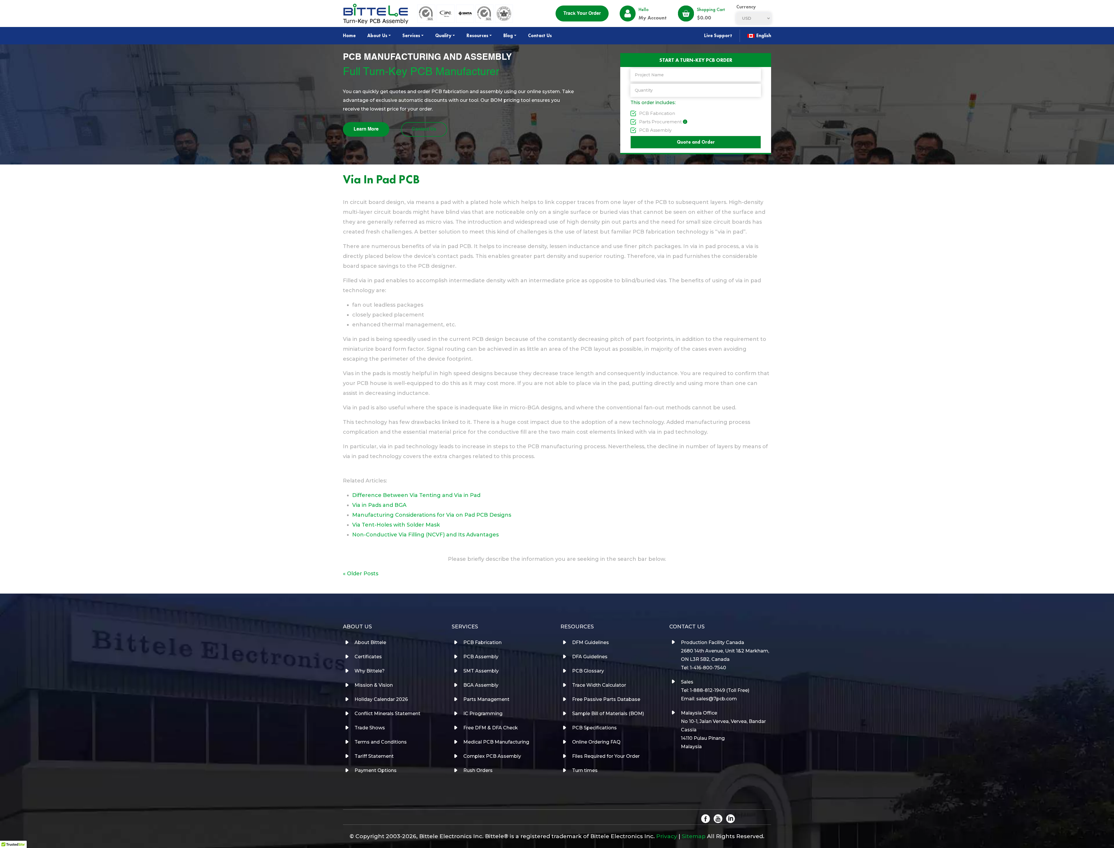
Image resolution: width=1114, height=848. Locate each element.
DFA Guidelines (589, 656)
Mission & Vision (374, 685)
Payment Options (376, 770)
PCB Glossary (588, 671)
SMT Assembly (481, 671)
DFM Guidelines (590, 642)
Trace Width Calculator (599, 685)
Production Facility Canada (712, 642)
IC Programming (482, 713)
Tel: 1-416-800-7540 (703, 667)
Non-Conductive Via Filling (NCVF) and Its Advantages (425, 534)
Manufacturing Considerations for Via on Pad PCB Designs (431, 515)
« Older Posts (360, 573)
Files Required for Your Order (606, 756)
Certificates (368, 656)
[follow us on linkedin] (730, 818)
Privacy (666, 836)
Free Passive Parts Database (606, 699)
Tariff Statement (374, 756)
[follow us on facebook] (705, 818)
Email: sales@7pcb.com (709, 698)
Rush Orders (478, 770)
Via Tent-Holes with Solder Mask (396, 525)
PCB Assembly (655, 130)
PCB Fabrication (657, 113)
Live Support (718, 35)
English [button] (763, 35)
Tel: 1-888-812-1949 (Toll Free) (715, 690)
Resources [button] (477, 35)
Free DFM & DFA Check (490, 728)
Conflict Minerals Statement (387, 713)
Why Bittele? (370, 671)
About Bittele (370, 642)
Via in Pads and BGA (379, 505)
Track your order (582, 13)
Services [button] (411, 35)
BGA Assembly (480, 685)
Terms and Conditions (381, 742)
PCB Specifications (594, 728)
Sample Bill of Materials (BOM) (608, 713)
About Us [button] (377, 35)
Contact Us (540, 35)
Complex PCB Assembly (492, 756)
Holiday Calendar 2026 (381, 699)
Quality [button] (443, 35)
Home (349, 35)
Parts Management (486, 699)
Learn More (366, 129)
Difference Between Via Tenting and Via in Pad (416, 495)
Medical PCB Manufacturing (496, 742)
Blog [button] (508, 35)
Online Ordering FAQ (596, 742)
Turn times (585, 770)
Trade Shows (370, 728)
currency (746, 7)
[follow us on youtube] (718, 818)
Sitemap (694, 836)
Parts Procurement (660, 121)
